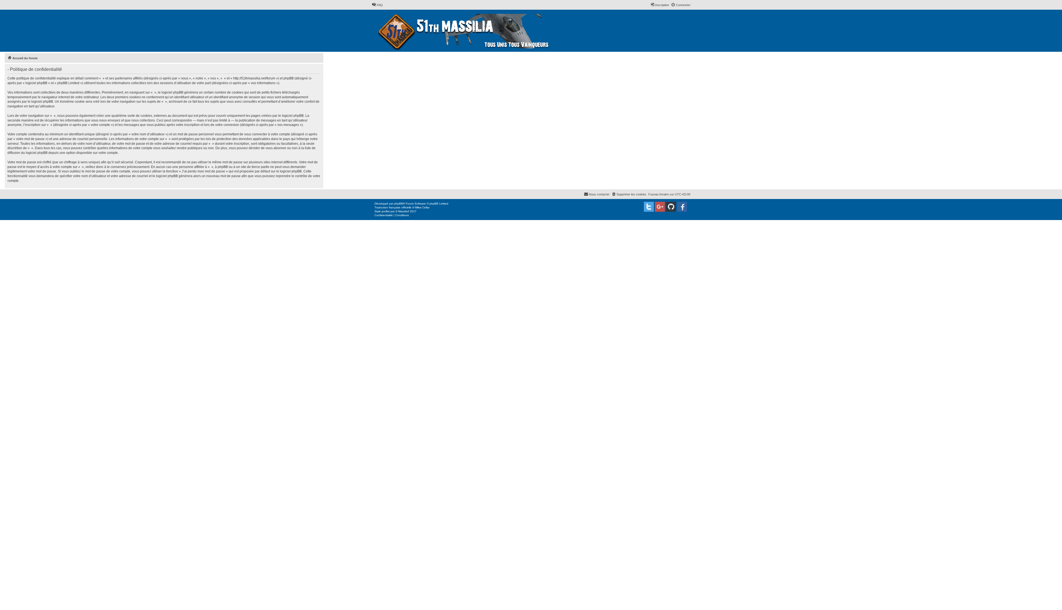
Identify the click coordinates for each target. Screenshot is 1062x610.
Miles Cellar (422, 207)
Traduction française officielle (393, 207)
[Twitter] (649, 207)
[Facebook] (682, 207)
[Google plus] (660, 207)
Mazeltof (403, 211)
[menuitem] (377, 5)
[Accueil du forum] (464, 30)
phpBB (398, 203)
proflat (386, 211)
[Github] (671, 207)
